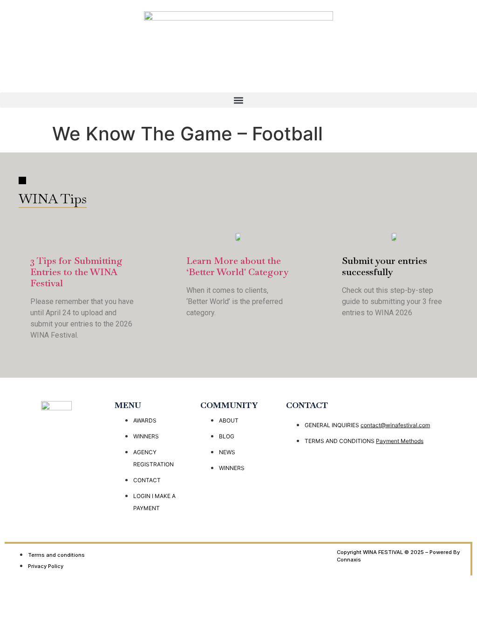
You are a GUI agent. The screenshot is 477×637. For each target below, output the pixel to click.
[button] (238, 100)
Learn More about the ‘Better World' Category (237, 266)
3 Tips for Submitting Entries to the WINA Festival (76, 272)
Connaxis (349, 559)
